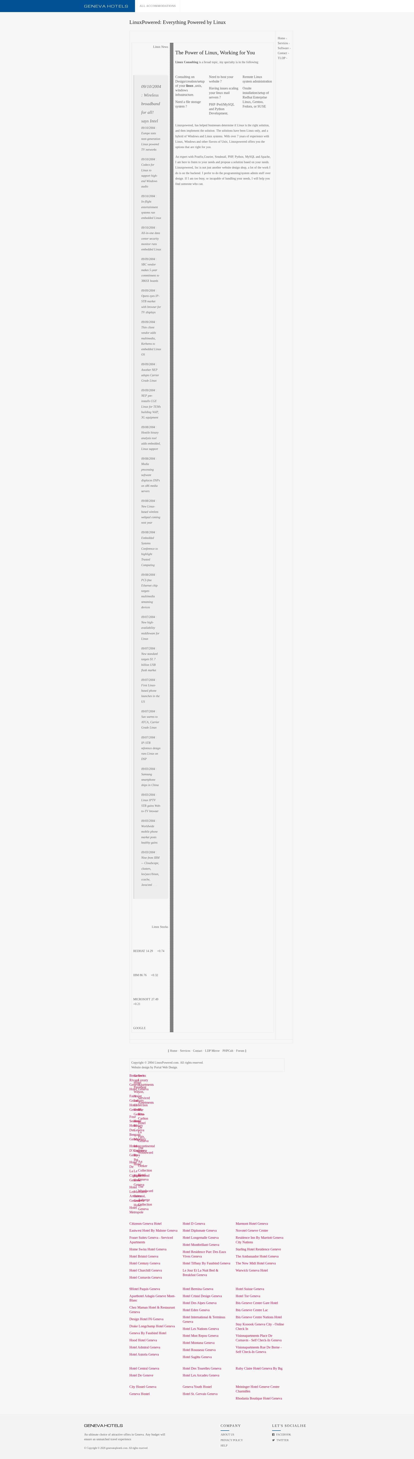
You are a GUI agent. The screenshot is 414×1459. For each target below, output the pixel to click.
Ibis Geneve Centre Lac (252, 1310)
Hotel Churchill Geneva (145, 1270)
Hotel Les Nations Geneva (201, 1329)
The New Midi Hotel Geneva (256, 1263)
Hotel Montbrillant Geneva (201, 1245)
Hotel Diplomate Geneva (200, 1230)
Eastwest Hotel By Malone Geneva (153, 1230)
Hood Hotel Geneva (143, 1340)
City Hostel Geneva (142, 1387)
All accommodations (158, 6)
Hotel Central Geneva (144, 1368)
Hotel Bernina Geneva (198, 1289)
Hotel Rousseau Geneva (199, 1350)
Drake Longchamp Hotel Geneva (152, 1326)
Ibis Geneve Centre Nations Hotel (259, 1317)
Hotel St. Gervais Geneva (200, 1394)
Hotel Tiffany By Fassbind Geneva (206, 1263)
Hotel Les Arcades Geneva (201, 1375)
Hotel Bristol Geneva (143, 1256)
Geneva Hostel (139, 1394)
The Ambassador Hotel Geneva (257, 1256)
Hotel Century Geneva (144, 1263)
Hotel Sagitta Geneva (197, 1357)
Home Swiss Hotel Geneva (147, 1249)
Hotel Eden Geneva (196, 1310)
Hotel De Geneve (141, 1375)
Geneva (106, 6)
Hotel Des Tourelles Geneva (202, 1368)
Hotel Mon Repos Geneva (200, 1335)
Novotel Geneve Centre (252, 1230)
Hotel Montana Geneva (199, 1343)
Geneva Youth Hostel (197, 1387)
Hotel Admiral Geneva (144, 1347)
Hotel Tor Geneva (248, 1296)
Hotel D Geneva (194, 1223)
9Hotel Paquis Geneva (144, 1289)
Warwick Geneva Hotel (252, 1270)
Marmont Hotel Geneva (252, 1223)
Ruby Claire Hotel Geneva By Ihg (259, 1368)
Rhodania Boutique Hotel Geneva (259, 1398)
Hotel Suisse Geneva (250, 1289)
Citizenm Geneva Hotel (145, 1223)
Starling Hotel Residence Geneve (258, 1249)
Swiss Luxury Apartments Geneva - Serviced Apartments (146, 1089)
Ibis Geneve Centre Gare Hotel (257, 1303)
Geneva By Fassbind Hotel (147, 1333)
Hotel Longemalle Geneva (201, 1237)
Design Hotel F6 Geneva (146, 1319)
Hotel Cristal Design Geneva (202, 1296)
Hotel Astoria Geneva (144, 1354)
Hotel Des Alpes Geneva (199, 1303)
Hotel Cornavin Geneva (145, 1277)
